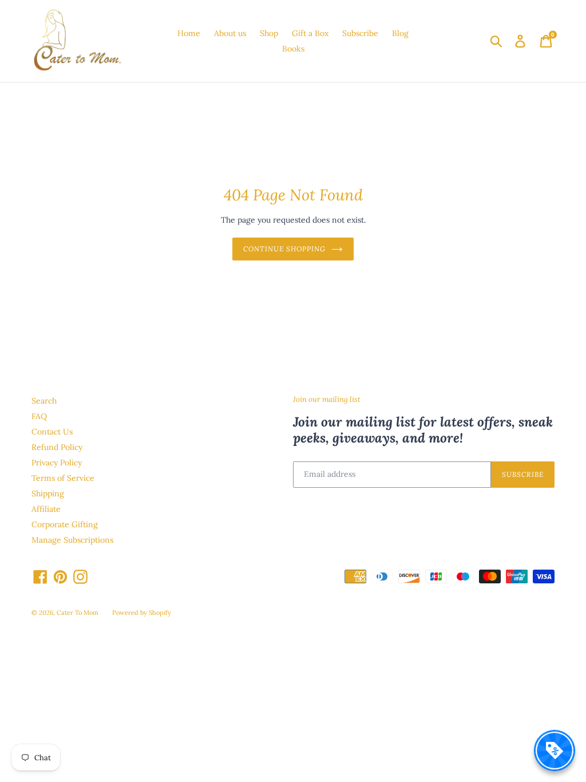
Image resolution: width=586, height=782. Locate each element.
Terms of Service (62, 478)
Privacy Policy (56, 462)
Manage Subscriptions (72, 540)
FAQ (39, 416)
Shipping (47, 493)
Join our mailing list (327, 399)
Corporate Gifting (64, 524)
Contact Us (52, 431)
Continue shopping (284, 248)
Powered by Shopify (141, 613)
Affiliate (46, 509)
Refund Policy (56, 447)
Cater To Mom (77, 613)
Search (44, 401)
